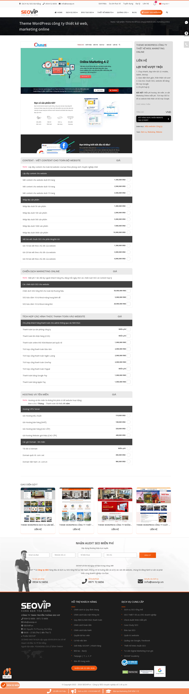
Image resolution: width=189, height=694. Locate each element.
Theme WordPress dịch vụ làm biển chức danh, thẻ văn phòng (51, 525)
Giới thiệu (102, 3)
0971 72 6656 (96, 582)
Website (159, 132)
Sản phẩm (120, 22)
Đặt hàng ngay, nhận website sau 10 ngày (150, 119)
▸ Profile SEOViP (28, 636)
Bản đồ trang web (82, 661)
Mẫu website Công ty (153, 126)
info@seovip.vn (68, 3)
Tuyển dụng (128, 3)
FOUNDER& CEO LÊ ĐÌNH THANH (49, 646)
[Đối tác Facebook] (146, 671)
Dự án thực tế (115, 3)
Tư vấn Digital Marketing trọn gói (138, 651)
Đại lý (138, 3)
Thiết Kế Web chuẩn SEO (135, 645)
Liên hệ (146, 3)
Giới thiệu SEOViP (81, 645)
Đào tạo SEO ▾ (87, 12)
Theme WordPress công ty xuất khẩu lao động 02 (161, 525)
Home (59, 12)
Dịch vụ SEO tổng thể (133, 609)
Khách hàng (96, 645)
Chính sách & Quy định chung (86, 609)
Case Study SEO (131, 625)
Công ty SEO (43, 570)
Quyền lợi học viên (82, 635)
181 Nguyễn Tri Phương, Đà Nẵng (37, 629)
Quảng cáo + (123, 12)
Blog (134, 12)
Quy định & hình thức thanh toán (88, 620)
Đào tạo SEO (129, 630)
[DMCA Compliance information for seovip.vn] (129, 671)
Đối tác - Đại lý (80, 651)
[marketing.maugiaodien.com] (76, 97)
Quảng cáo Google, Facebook (137, 640)
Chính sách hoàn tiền (83, 625)
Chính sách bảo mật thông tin (86, 614)
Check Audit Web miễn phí (135, 620)
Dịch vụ (144, 132)
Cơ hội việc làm (80, 640)
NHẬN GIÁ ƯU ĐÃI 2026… (85, 668)
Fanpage (78, 656)
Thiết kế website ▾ (105, 12)
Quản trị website (131, 635)
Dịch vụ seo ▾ (72, 12)
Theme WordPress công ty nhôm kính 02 (118, 525)
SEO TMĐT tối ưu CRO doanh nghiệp (140, 614)
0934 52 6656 (40, 582)
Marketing (151, 132)
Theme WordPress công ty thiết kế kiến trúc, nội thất (86, 525)
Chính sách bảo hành (83, 630)
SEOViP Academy (131, 656)
